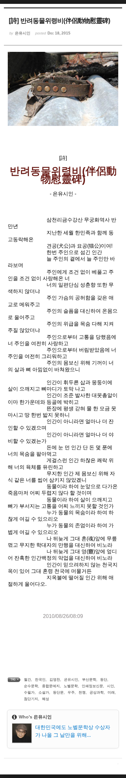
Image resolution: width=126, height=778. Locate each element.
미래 (111, 692)
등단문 (58, 692)
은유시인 (71, 679)
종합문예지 (51, 686)
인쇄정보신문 (92, 686)
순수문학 (31, 686)
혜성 (45, 699)
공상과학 (96, 692)
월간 (27, 679)
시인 (110, 686)
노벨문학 (71, 686)
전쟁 (82, 692)
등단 (103, 679)
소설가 (43, 692)
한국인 (40, 679)
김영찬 (54, 679)
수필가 (29, 692)
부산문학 (89, 679)
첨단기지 (31, 699)
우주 (71, 692)
